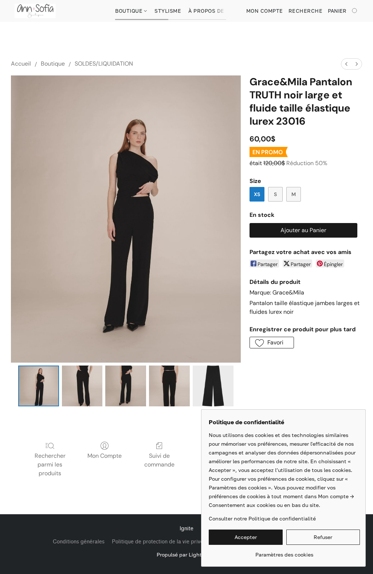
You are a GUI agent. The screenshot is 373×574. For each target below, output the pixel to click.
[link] (284, 552)
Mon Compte (104, 456)
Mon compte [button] (264, 11)
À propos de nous (214, 11)
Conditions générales (79, 542)
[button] (35, 11)
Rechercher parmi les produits (50, 464)
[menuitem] (346, 64)
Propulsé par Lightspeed (187, 554)
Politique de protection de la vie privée (159, 542)
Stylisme (167, 11)
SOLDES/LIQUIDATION (104, 63)
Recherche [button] (305, 11)
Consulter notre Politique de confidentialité (262, 518)
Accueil (21, 63)
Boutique (129, 11)
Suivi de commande (159, 460)
